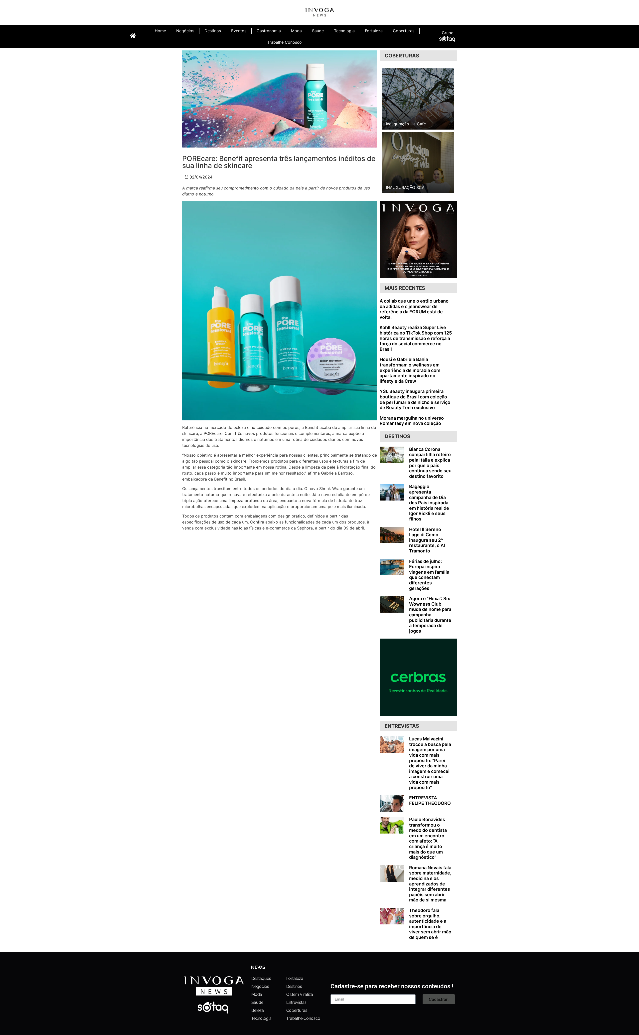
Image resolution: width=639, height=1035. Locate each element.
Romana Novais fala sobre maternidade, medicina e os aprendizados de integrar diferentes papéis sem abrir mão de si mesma (430, 884)
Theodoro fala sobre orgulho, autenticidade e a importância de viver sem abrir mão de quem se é (430, 924)
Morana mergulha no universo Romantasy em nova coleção (412, 420)
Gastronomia (269, 30)
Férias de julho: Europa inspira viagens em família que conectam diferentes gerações (429, 575)
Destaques (261, 978)
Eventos (238, 30)
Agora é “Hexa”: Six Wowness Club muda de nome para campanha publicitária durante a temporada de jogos (430, 615)
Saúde (318, 30)
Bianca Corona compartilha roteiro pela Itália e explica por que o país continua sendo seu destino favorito (430, 463)
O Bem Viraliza (299, 994)
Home (160, 30)
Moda (296, 30)
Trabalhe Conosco (284, 42)
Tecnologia (344, 30)
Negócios (185, 30)
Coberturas (403, 30)
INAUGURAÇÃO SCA (405, 187)
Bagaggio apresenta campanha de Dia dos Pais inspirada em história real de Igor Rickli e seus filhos (429, 502)
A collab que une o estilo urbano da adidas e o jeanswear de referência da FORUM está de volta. (414, 309)
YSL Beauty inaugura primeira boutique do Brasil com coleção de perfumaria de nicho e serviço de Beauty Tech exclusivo (415, 399)
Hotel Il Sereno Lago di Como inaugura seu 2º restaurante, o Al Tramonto (427, 540)
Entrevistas (296, 1002)
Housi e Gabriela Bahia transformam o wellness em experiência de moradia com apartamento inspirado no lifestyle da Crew (410, 370)
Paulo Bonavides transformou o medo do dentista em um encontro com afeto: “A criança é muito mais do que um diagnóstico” (428, 838)
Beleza (257, 1010)
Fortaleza (374, 30)
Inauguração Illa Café (406, 123)
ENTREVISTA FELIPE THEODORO (430, 800)
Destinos (212, 30)
